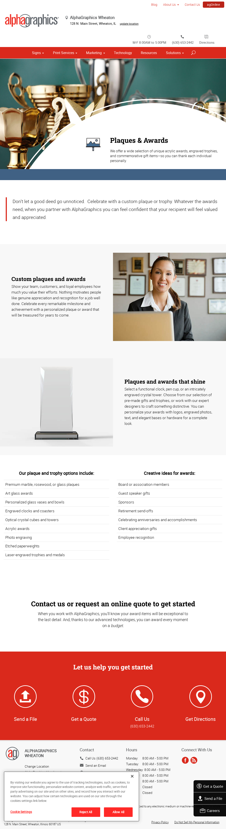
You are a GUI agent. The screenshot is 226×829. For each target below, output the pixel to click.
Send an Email (95, 765)
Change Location (37, 766)
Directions (207, 42)
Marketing (94, 52)
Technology (123, 52)
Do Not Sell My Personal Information (196, 822)
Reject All (85, 812)
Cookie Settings (21, 812)
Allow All (118, 812)
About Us (169, 4)
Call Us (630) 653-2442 (101, 758)
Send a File (213, 798)
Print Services (63, 52)
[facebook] (185, 760)
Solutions (173, 52)
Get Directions (200, 719)
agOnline (213, 4)
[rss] (194, 760)
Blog (154, 4)
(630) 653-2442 (183, 42)
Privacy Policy (160, 822)
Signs (36, 52)
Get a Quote (213, 786)
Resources (149, 52)
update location (129, 23)
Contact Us (192, 4)
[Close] (132, 776)
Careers (213, 810)
